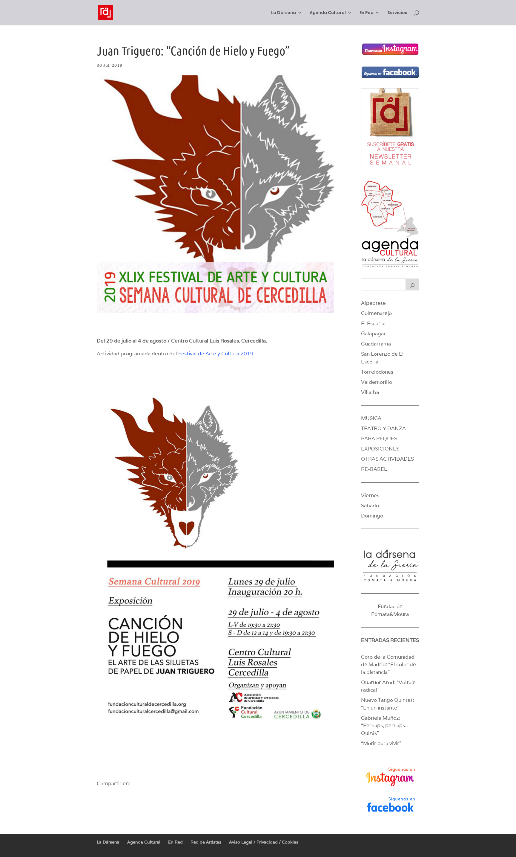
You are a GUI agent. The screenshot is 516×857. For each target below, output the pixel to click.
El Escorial (373, 323)
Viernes (370, 495)
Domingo (372, 515)
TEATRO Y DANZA (383, 428)
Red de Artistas (206, 842)
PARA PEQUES (379, 438)
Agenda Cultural (328, 13)
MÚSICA (371, 418)
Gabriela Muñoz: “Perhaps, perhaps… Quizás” (385, 725)
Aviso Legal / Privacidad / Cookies (263, 842)
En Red (367, 13)
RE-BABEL (374, 469)
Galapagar (373, 333)
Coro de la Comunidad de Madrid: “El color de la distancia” (388, 664)
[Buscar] (412, 284)
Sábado (370, 505)
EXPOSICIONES (380, 448)
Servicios (397, 13)
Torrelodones (377, 372)
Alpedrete (373, 303)
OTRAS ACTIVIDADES (387, 459)
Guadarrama (376, 343)
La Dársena (283, 13)
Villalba (370, 392)
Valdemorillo (376, 382)
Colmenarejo (376, 313)
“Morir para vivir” (381, 743)
